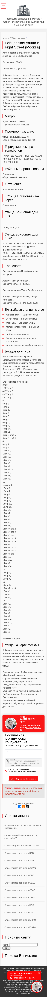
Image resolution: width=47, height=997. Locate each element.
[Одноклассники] (23, 806)
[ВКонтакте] (19, 806)
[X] (27, 806)
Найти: (5, 945)
